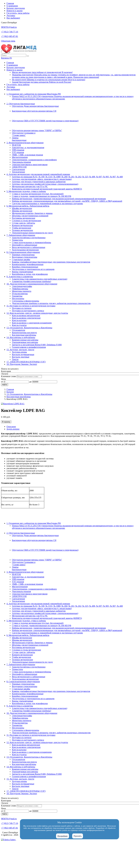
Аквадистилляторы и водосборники (28, 237)
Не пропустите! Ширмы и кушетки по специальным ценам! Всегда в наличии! (48, 79)
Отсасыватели (18, 330)
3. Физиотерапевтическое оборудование (25, 142)
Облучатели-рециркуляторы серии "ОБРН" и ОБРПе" (37, 130)
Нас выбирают (13, 18)
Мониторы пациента (21, 291)
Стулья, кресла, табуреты (23, 223)
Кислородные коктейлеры (24, 335)
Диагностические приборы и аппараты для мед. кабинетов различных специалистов (51, 303)
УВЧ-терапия (18, 150)
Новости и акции (15, 10)
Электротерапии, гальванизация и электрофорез (34, 160)
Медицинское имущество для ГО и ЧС (30, 186)
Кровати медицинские (22, 225)
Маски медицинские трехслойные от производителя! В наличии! (42, 72)
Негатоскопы (18, 298)
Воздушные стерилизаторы (24, 257)
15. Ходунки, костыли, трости (20, 349)
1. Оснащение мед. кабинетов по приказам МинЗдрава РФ (34, 94)
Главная (10, 3)
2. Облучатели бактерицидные (21, 104)
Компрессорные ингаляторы (25, 340)
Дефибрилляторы (20, 289)
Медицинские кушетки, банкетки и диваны (32, 213)
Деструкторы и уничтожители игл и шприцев (33, 269)
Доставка (11, 15)
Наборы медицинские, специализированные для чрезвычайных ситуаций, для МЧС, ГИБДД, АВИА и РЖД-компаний (67, 201)
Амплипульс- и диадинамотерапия (28, 147)
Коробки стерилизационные (25, 267)
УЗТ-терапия (18, 152)
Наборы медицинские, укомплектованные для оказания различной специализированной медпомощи (59, 198)
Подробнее (62, 836)
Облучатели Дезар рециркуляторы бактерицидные (35, 106)
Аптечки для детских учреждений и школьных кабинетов (39, 181)
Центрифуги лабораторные (24, 245)
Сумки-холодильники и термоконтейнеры (31, 242)
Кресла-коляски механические (26, 315)
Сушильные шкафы (21, 259)
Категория (6, 371)
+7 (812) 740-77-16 (9, 32)
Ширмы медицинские (22, 211)
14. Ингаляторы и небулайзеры (21, 337)
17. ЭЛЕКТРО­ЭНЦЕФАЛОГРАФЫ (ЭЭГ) (26, 362)
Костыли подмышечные (23, 354)
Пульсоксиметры (20, 293)
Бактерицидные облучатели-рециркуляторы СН (34, 111)
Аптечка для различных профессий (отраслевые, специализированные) (45, 184)
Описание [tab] (11, 426)
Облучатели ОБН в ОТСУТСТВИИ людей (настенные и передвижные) (45, 121)
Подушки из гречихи (21, 308)
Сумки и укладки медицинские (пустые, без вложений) (38, 194)
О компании (12, 6)
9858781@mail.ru (9, 27)
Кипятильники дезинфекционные (27, 264)
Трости (15, 359)
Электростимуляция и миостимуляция (29, 164)
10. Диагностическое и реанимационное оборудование (32, 284)
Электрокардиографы (22, 286)
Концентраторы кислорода (24, 332)
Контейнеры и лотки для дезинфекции (30, 274)
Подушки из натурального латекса (28, 310)
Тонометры (17, 296)
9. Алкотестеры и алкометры (20, 276)
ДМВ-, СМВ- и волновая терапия (27, 155)
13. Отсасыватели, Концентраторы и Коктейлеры (29, 328)
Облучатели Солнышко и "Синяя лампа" (23, 134)
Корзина (6, 58)
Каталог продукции (16, 8)
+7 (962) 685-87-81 (9, 36)
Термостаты (17, 240)
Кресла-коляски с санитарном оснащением (32, 323)
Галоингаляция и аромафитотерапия (29, 347)
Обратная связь (8, 41)
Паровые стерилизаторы (23, 254)
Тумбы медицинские (21, 228)
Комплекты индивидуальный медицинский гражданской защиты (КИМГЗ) (47, 189)
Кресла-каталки (19, 320)
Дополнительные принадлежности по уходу (32, 233)
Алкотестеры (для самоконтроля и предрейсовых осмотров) (39, 279)
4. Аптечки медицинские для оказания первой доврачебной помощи (38, 174)
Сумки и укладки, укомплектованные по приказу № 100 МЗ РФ (41, 196)
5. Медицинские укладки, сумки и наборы (26, 191)
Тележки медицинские (22, 230)
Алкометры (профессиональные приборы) (31, 281)
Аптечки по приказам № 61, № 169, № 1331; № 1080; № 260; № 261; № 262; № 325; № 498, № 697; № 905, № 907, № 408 (67, 177)
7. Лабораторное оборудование (21, 235)
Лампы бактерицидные (19, 139)
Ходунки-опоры (19, 352)
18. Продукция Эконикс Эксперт (22, 364)
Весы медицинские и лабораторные (28, 247)
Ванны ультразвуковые (22, 272)
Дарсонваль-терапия (21, 162)
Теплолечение (18, 172)
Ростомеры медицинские (23, 218)
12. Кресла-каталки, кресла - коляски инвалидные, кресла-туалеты (37, 313)
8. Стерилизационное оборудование (23, 252)
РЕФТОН (16, 145)
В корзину (6, 422)
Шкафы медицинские (22, 208)
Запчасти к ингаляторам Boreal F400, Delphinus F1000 (37, 345)
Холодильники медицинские (25, 250)
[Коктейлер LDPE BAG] (12, 404)
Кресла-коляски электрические (26, 318)
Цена (3, 379)
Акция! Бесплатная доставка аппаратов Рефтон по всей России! (41, 82)
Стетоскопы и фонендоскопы (25, 301)
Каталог (10, 392)
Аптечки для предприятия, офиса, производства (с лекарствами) (42, 179)
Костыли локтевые (20, 357)
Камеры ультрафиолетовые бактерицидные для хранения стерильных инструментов (51, 262)
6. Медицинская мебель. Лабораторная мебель (28, 206)
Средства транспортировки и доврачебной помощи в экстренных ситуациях (47, 203)
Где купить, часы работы (18, 13)
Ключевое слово (8, 376)
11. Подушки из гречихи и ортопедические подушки (31, 306)
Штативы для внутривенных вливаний (30, 216)
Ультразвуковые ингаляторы (25, 342)
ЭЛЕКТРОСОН (19, 167)
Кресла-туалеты (19, 325)
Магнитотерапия (20, 157)
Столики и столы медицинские (26, 220)
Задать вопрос (13, 429)
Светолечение (18, 169)
